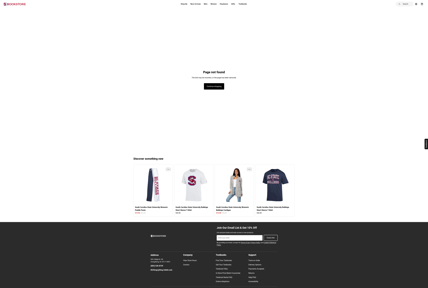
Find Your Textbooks (224, 260)
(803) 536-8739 (157, 266)
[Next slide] (166, 185)
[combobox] (407, 4)
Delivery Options (254, 265)
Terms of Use (245, 243)
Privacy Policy (255, 243)
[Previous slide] (139, 185)
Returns (251, 273)
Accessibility (253, 281)
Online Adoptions (222, 281)
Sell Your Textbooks (223, 265)
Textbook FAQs (222, 269)
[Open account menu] (416, 4)
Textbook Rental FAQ (224, 277)
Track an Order (254, 260)
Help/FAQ (252, 277)
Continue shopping (214, 86)
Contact (186, 265)
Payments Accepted (256, 269)
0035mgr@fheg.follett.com (161, 270)
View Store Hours (190, 260)
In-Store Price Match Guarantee (228, 273)
